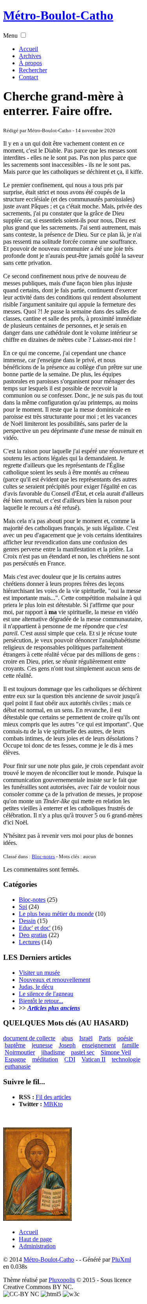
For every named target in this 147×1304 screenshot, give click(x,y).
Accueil (28, 49)
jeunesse (42, 1045)
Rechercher (33, 70)
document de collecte (29, 1038)
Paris (105, 1038)
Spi (23, 906)
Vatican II (93, 1059)
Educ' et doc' (35, 928)
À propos (30, 63)
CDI (69, 1059)
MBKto (53, 1104)
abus (67, 1038)
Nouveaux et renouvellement (54, 979)
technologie (126, 1059)
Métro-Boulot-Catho (58, 15)
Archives (30, 56)
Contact (28, 77)
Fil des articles (53, 1097)
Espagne (15, 1059)
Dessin (27, 920)
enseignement (99, 1045)
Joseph (67, 1045)
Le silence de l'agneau (46, 993)
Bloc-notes (43, 856)
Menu (10, 35)
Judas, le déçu (36, 986)
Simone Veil (116, 1052)
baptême (15, 1045)
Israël (86, 1038)
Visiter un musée (39, 972)
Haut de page (35, 1239)
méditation (45, 1059)
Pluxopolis (62, 1280)
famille (130, 1045)
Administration (37, 1246)
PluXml (121, 1259)
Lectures (29, 942)
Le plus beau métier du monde (56, 913)
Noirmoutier (20, 1052)
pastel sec (82, 1052)
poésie (125, 1038)
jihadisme (53, 1052)
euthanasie (18, 1066)
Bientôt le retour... (41, 1001)
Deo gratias (33, 935)
